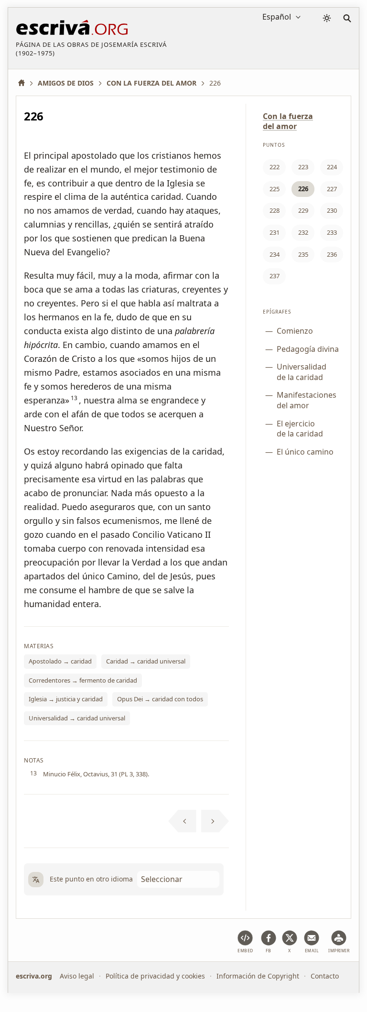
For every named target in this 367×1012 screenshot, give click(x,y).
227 (332, 189)
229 (303, 210)
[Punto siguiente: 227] (215, 821)
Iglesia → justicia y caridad (66, 699)
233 (332, 232)
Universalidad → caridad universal (77, 718)
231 (275, 232)
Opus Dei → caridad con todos (160, 699)
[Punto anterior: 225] (182, 821)
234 (275, 254)
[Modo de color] (327, 18)
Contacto (325, 975)
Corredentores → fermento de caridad (83, 680)
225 (275, 189)
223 (303, 167)
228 (275, 210)
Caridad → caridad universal (145, 661)
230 (332, 210)
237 (275, 276)
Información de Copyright (257, 975)
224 (332, 167)
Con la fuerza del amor (288, 121)
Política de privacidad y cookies (155, 975)
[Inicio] (25, 82)
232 (303, 232)
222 (275, 167)
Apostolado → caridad (60, 661)
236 (332, 254)
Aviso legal (77, 975)
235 (303, 254)
